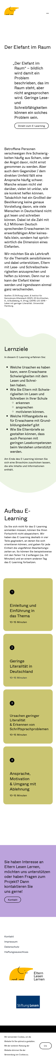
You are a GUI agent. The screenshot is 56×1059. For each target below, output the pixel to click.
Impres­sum (11, 942)
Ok (45, 1045)
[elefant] (11, 8)
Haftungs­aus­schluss (16, 952)
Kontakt (9, 936)
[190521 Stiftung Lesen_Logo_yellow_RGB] (28, 968)
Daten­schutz (11, 947)
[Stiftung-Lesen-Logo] (28, 997)
